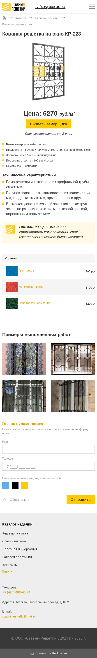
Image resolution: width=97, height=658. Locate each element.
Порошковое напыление (34, 303)
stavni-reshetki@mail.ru (19, 616)
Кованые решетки (14, 24)
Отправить (81, 499)
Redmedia (59, 653)
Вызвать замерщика (48, 123)
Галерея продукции (17, 557)
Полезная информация (19, 549)
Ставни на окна (14, 541)
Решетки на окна (15, 533)
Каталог (20, 18)
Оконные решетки (47, 18)
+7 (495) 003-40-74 (50, 6)
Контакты (9, 565)
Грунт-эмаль (27, 270)
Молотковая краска (31, 286)
